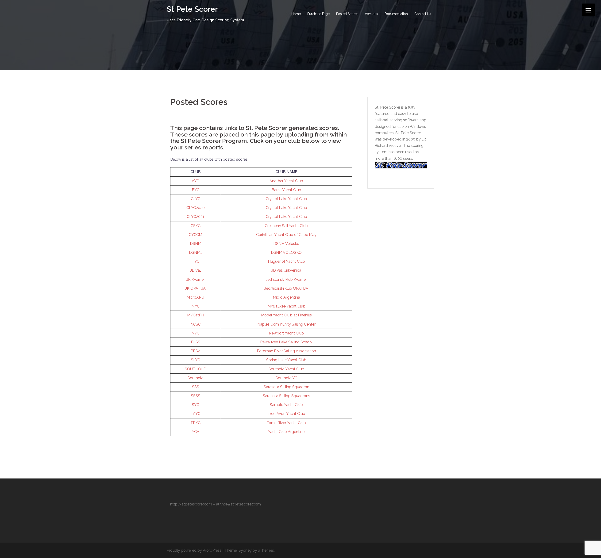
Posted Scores (347, 14)
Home (296, 14)
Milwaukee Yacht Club (286, 306)
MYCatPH (195, 315)
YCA (195, 431)
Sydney (245, 550)
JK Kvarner (195, 279)
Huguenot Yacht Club (286, 261)
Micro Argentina (286, 297)
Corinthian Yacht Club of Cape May (286, 234)
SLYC (195, 360)
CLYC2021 (195, 216)
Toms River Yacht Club (286, 423)
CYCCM (195, 234)
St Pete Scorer (192, 9)
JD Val (195, 270)
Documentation (396, 14)
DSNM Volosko (286, 243)
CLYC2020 (195, 207)
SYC (195, 404)
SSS (195, 387)
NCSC (195, 324)
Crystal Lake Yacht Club (286, 199)
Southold (196, 378)
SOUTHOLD (195, 369)
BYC (195, 190)
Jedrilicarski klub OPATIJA (286, 288)
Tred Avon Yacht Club (286, 413)
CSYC (195, 226)
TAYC (195, 413)
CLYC (195, 199)
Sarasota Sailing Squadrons (286, 396)
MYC (195, 306)
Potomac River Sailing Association (286, 351)
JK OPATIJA (195, 288)
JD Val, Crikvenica (286, 270)
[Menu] (588, 10)
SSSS (195, 396)
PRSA (195, 351)
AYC (195, 181)
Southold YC (286, 378)
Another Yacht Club (286, 181)
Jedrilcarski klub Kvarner (286, 279)
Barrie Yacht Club (286, 190)
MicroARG (195, 297)
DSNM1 (195, 252)
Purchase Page (318, 14)
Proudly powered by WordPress (194, 550)
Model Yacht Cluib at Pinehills (286, 315)
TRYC (195, 423)
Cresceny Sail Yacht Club (286, 226)
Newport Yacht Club (286, 333)
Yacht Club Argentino (286, 431)
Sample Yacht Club (286, 404)
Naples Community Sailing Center (286, 324)
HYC (195, 261)
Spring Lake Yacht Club (286, 360)
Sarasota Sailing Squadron (286, 387)
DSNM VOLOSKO (286, 252)
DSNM (195, 243)
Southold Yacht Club (286, 369)
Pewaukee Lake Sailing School (286, 342)
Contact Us (422, 14)
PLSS (195, 342)
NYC (195, 333)
